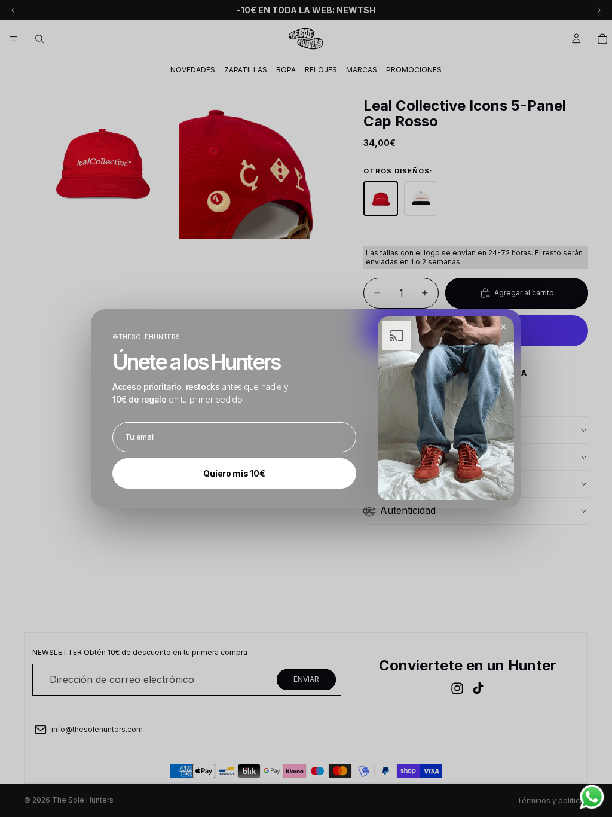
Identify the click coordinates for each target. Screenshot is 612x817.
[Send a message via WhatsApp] (592, 797)
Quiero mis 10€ (234, 473)
